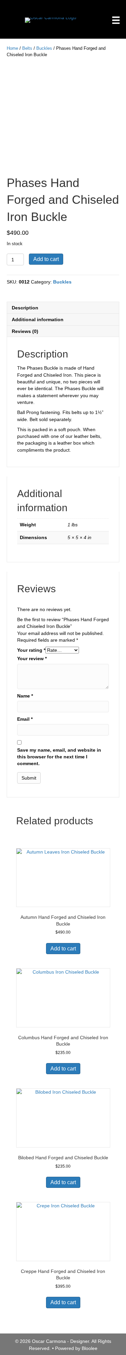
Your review (32, 658)
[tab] (63, 307)
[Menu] (116, 20)
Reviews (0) (25, 331)
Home (12, 48)
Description (25, 307)
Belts (27, 48)
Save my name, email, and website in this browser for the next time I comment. (59, 756)
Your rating (31, 650)
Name (25, 696)
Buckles (44, 48)
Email (25, 719)
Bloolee (89, 1348)
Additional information (38, 319)
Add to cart (46, 259)
